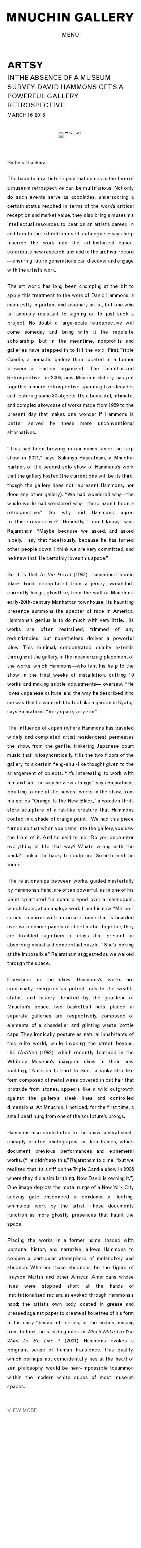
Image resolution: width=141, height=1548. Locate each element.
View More (22, 1410)
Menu (70, 34)
